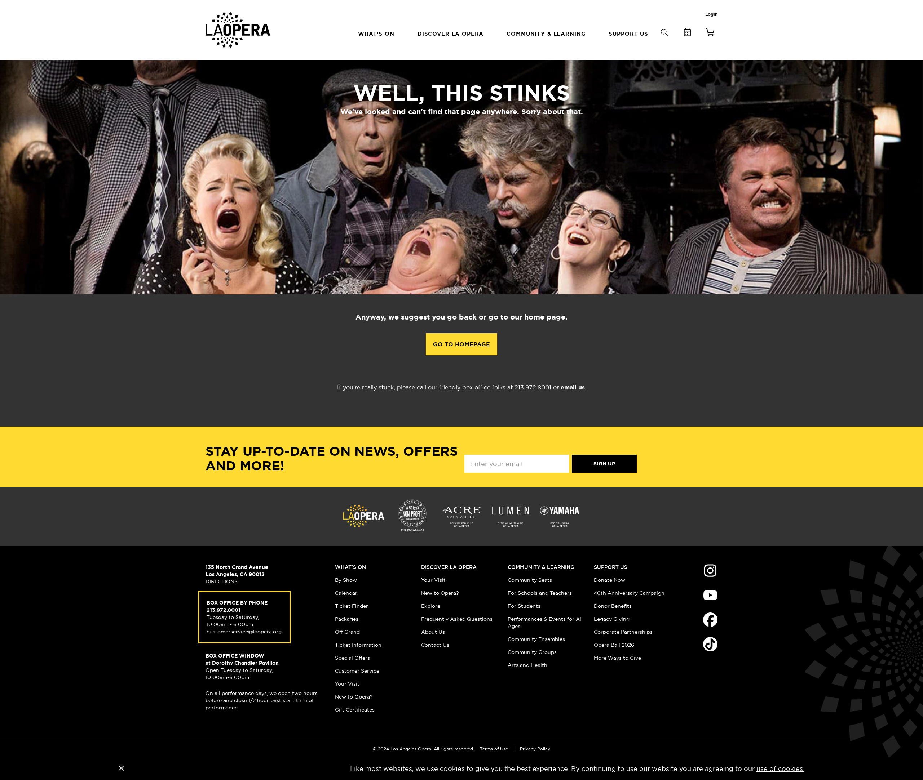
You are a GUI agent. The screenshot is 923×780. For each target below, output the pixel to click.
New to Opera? (354, 697)
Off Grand (347, 632)
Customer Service (357, 671)
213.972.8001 (223, 610)
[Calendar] (687, 34)
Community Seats (530, 580)
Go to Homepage (461, 344)
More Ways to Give (617, 658)
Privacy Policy (535, 749)
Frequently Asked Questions (457, 619)
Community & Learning (541, 567)
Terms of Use (494, 749)
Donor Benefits (613, 606)
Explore (430, 606)
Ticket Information (358, 645)
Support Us (610, 567)
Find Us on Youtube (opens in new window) (710, 595)
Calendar (346, 593)
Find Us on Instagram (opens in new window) (710, 570)
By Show (346, 580)
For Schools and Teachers (540, 593)
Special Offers (352, 658)
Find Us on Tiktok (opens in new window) (710, 644)
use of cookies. (780, 769)
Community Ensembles (536, 639)
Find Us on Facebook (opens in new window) (710, 619)
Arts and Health (527, 665)
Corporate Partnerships (623, 632)
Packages (346, 619)
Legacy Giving (612, 619)
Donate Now (609, 580)
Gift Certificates (355, 710)
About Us (433, 632)
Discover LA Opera (449, 567)
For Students (524, 606)
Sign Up (604, 463)
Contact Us (435, 645)
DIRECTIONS (222, 581)
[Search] (664, 44)
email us (573, 387)
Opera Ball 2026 (614, 645)
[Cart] (710, 34)
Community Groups (532, 652)
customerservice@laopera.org (244, 631)
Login (711, 14)
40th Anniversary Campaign (629, 593)
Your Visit (347, 684)
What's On (350, 567)
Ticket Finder (351, 606)
